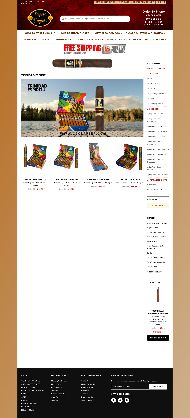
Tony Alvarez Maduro (155, 258)
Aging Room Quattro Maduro (158, 149)
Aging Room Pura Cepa (156, 137)
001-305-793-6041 (153, 22)
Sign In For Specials (88, 384)
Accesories (85, 394)
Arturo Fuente (152, 241)
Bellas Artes (151, 185)
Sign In (161, 2)
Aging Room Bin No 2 (155, 114)
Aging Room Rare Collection (157, 175)
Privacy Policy (56, 384)
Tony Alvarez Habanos (155, 232)
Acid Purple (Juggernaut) (156, 94)
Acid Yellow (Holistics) (155, 104)
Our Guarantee (56, 387)
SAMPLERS (25, 394)
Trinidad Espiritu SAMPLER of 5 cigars (98, 183)
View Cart (124, 2)
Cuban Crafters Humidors (156, 237)
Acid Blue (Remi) (153, 83)
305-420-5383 (153, 15)
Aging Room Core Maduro (157, 132)
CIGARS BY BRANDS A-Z (30, 381)
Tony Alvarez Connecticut (156, 262)
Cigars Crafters (152, 228)
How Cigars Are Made (59, 394)
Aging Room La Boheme (156, 154)
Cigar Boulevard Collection (157, 223)
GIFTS (23, 397)
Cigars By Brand (87, 387)
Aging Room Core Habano (157, 126)
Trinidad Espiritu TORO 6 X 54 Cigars (129, 183)
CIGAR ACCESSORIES (30, 404)
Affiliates (54, 391)
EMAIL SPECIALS (139, 39)
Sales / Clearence (87, 400)
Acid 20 (150, 78)
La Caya (150, 253)
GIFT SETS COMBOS (29, 387)
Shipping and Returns (59, 381)
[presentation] (157, 344)
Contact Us (85, 381)
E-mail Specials (87, 397)
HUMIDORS (25, 400)
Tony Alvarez (152, 267)
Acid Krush (151, 89)
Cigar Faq (55, 397)
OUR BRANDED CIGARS (30, 384)
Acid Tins (150, 99)
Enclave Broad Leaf (154, 190)
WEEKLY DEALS (116, 39)
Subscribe (54, 400)
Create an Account (143, 2)
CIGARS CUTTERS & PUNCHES (33, 391)
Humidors (85, 391)
